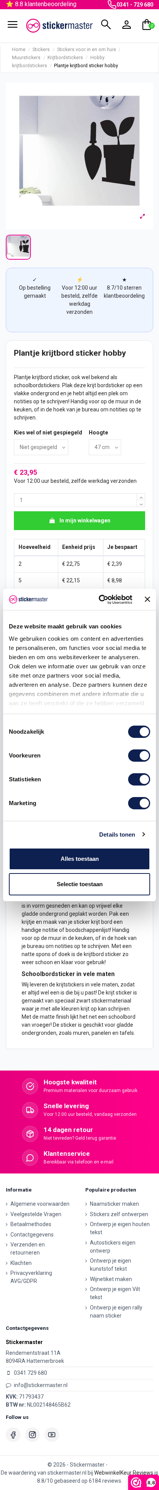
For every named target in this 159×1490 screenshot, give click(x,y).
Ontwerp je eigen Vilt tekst (115, 1293)
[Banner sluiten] (147, 599)
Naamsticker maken (114, 1204)
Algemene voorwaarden (39, 1204)
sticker (61, 377)
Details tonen (117, 834)
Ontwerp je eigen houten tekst (120, 1228)
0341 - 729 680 (135, 5)
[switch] (139, 755)
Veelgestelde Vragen (35, 1214)
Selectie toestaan (80, 884)
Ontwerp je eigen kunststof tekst (110, 1265)
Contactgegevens (32, 1234)
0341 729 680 (30, 1373)
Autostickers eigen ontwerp (112, 1247)
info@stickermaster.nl (41, 1385)
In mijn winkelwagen (84, 520)
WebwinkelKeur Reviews (123, 1473)
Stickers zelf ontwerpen (119, 1214)
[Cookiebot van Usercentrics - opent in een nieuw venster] (100, 600)
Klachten (21, 1263)
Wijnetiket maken (111, 1279)
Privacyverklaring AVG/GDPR (31, 1277)
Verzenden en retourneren (27, 1248)
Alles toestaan (80, 858)
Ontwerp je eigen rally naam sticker (116, 1311)
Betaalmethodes (30, 1224)
